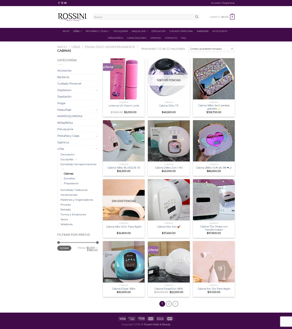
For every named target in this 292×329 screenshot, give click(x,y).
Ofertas (155, 38)
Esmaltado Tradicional (73, 190)
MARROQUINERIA (69, 116)
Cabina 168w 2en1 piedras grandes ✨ (213, 107)
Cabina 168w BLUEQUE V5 (123, 167)
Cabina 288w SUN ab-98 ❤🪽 (214, 167)
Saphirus (63, 142)
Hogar (61, 103)
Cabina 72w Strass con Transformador (214, 228)
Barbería (203, 31)
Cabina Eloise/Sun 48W (168, 288)
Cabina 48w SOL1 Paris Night (123, 226)
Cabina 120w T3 (168, 105)
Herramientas (68, 194)
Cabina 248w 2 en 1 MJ (169, 167)
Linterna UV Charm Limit (123, 105)
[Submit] (197, 17)
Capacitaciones (137, 38)
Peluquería (121, 31)
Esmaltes (69, 178)
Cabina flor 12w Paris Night (214, 288)
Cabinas (68, 173)
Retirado (65, 209)
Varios (64, 219)
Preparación (71, 183)
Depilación (159, 31)
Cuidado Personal (181, 31)
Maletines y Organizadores (76, 199)
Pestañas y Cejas (97, 31)
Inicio (66, 31)
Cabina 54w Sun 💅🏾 (168, 226)
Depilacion (64, 90)
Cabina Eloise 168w (124, 288)
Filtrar (64, 248)
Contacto (171, 38)
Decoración (67, 154)
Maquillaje (139, 31)
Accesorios (220, 31)
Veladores (66, 224)
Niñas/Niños (115, 38)
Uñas (76, 31)
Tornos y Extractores (73, 214)
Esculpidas (66, 159)
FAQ (183, 38)
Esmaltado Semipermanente (110, 47)
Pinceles (65, 204)
